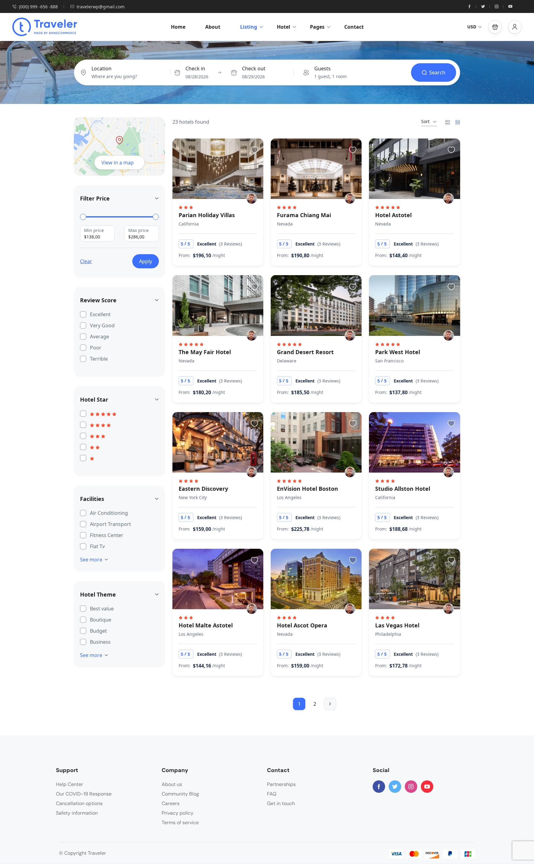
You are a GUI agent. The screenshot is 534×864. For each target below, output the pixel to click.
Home (178, 26)
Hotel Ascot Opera (302, 625)
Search (437, 72)
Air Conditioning (109, 513)
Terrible (99, 358)
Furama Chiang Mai (304, 215)
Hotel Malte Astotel (206, 625)
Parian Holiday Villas (207, 215)
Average (99, 336)
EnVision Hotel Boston (307, 488)
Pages (317, 26)
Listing (248, 26)
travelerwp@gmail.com (101, 7)
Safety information (77, 813)
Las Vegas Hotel (397, 625)
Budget (98, 630)
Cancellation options (79, 803)
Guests (322, 68)
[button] (495, 27)
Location (101, 68)
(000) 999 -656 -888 (38, 7)
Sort (425, 121)
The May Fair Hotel (205, 352)
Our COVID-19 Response (84, 794)
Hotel (283, 26)
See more (91, 559)
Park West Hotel (397, 352)
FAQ (271, 794)
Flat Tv (97, 546)
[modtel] (251, 198)
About (212, 26)
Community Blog (180, 794)
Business (100, 642)
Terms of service (180, 822)
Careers (171, 803)
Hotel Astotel (393, 215)
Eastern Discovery (203, 488)
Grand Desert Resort (305, 352)
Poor (95, 347)
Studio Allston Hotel (402, 488)
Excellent (100, 314)
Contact (354, 26)
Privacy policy (177, 813)
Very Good (102, 325)
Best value (102, 608)
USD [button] (471, 27)
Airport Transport (110, 524)
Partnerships (281, 784)
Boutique (100, 619)
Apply (145, 261)
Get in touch (281, 803)
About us (172, 784)
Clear (86, 261)
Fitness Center (106, 535)
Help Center (69, 784)
